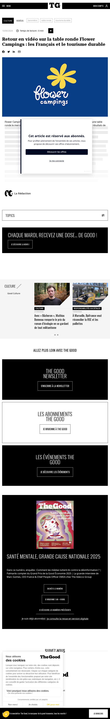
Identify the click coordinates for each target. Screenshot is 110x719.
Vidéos (19, 20)
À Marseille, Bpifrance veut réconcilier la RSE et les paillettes (87, 319)
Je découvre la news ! (20, 244)
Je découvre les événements (55, 472)
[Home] (55, 8)
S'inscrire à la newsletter (55, 386)
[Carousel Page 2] (55, 335)
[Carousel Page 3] (57, 335)
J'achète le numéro (55, 588)
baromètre (32, 20)
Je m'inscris (98, 713)
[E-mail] (19, 52)
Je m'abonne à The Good (55, 429)
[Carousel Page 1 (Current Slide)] (52, 335)
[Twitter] (8, 52)
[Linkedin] (14, 52)
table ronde (46, 20)
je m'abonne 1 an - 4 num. (55, 599)
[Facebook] (3, 52)
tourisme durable (63, 20)
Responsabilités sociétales (87, 308)
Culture (8, 20)
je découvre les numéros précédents (55, 609)
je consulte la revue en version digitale (67, 618)
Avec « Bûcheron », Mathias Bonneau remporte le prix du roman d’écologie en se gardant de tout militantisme (51, 321)
